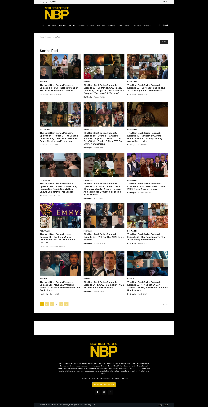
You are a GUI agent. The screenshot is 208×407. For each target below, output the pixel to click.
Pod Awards (132, 82)
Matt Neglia (44, 94)
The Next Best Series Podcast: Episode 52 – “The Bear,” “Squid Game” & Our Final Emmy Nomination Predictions (60, 286)
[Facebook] (161, 1)
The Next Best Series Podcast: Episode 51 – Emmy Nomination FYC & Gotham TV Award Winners (104, 285)
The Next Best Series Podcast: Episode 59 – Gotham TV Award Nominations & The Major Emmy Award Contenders (144, 137)
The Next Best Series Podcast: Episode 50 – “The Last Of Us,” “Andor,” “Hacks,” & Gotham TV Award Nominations (147, 286)
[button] (162, 25)
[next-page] (66, 304)
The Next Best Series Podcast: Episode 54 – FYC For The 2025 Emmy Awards (104, 237)
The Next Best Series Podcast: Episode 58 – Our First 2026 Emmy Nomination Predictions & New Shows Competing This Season (58, 187)
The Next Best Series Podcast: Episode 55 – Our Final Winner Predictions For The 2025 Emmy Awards (57, 238)
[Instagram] (163, 1)
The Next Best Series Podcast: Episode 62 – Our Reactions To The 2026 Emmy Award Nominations (146, 88)
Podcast (48, 37)
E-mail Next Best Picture (104, 385)
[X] (166, 1)
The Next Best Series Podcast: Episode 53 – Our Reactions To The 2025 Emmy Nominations (146, 237)
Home (42, 37)
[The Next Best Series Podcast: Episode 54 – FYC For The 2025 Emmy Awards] (104, 215)
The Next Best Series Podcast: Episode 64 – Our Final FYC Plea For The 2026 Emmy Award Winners (59, 88)
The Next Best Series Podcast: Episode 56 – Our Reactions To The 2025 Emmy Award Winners (146, 186)
